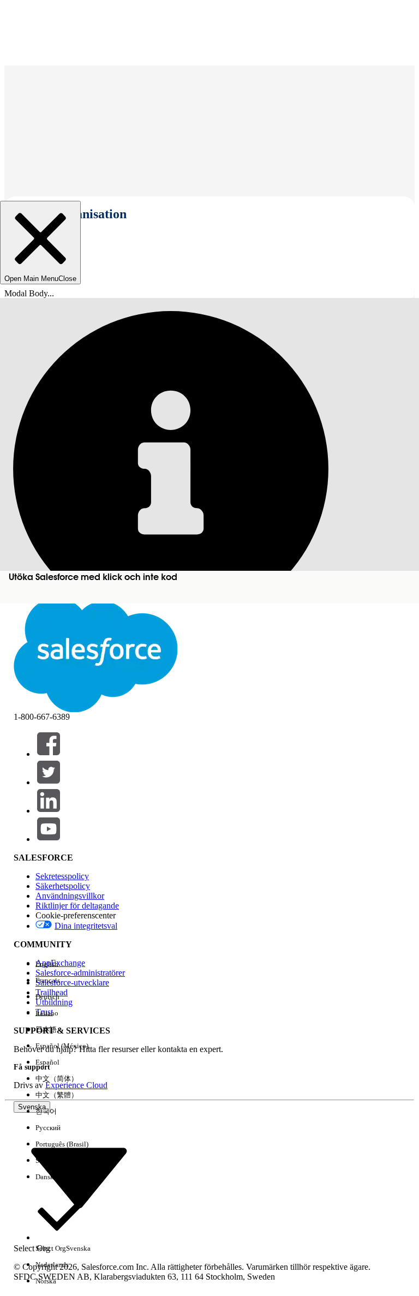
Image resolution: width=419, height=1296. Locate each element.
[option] (63, 964)
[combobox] (79, 1177)
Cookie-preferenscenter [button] (75, 915)
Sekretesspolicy (62, 876)
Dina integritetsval (86, 925)
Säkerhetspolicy (62, 886)
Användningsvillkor (69, 895)
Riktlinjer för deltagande (77, 905)
